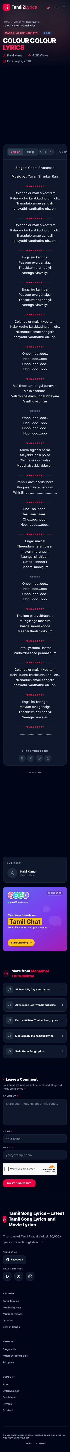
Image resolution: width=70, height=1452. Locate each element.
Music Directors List (15, 1355)
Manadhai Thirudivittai (26, 21)
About (6, 1384)
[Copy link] (48, 758)
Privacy (7, 1403)
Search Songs (11, 1326)
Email (8, 1147)
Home (6, 21)
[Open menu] (64, 7)
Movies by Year (12, 1307)
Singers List (10, 1349)
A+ (51, 151)
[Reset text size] (46, 151)
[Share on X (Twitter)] (30, 758)
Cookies (41, 1443)
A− (41, 151)
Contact (8, 1410)
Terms (28, 1443)
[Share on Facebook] (22, 758)
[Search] (56, 7)
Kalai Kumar (15, 55)
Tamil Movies (11, 1301)
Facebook (17, 1259)
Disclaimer (9, 1397)
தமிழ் (30, 151)
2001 (47, 33)
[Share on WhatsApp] (39, 758)
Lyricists (8, 1320)
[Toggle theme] (48, 7)
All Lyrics (8, 1362)
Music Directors (12, 1313)
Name (7, 1131)
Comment (10, 1096)
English (15, 151)
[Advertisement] (35, 104)
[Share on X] (18, 1276)
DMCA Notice (11, 1390)
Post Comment (19, 1183)
